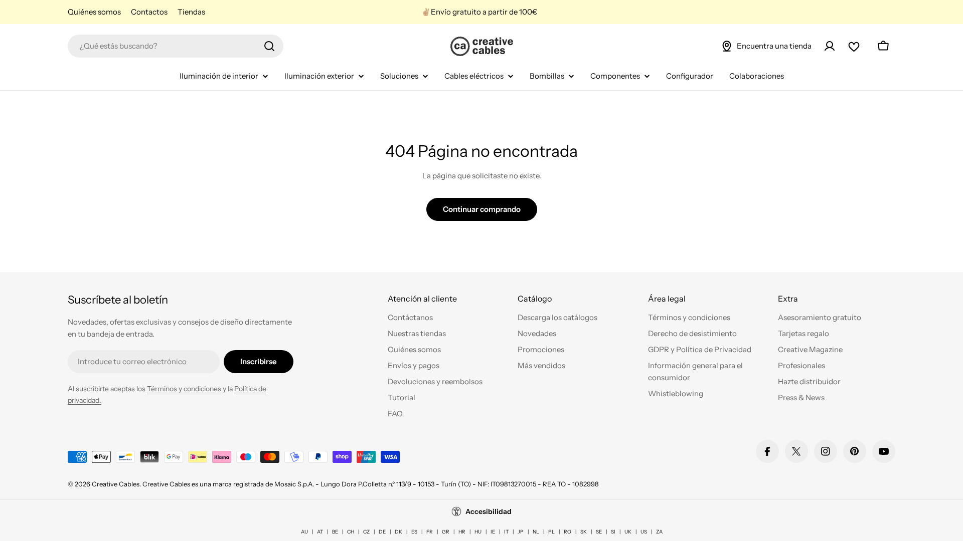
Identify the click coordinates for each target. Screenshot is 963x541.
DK (398, 531)
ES (414, 531)
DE (382, 531)
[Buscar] (269, 46)
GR (445, 531)
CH (350, 531)
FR (429, 531)
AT (320, 531)
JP (521, 531)
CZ (366, 531)
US (643, 531)
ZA (659, 531)
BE (335, 531)
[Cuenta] (830, 46)
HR (461, 531)
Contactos (149, 12)
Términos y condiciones (184, 388)
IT (506, 531)
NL (536, 531)
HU (478, 531)
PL (551, 531)
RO (567, 531)
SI (613, 531)
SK (583, 531)
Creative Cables (115, 484)
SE (599, 531)
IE (493, 531)
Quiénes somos (94, 12)
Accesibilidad (488, 511)
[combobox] (175, 46)
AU (304, 531)
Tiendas (191, 12)
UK (627, 531)
